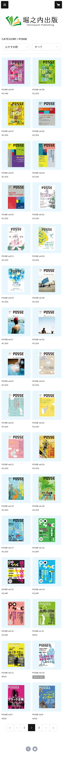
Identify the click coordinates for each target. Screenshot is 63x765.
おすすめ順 (11, 46)
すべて (38, 46)
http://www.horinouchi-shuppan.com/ (34, 748)
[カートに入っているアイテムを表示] (58, 4)
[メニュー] (4, 4)
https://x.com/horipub (28, 748)
